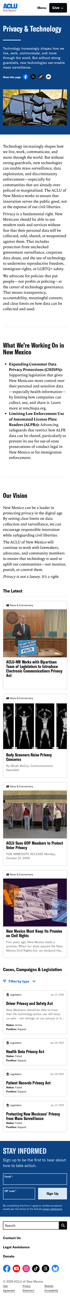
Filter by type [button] (19, 981)
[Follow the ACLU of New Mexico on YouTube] (16, 1269)
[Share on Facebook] (25, 78)
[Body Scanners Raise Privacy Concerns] (35, 735)
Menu (41, 8)
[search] (63, 1225)
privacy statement (52, 1208)
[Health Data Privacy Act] (35, 1052)
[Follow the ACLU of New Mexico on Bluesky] (55, 1269)
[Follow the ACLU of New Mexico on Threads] (45, 1269)
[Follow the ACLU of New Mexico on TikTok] (36, 1269)
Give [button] (56, 7)
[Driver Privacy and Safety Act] (35, 1012)
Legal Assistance (16, 1247)
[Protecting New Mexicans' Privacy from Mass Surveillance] (35, 1116)
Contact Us (12, 1238)
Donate (8, 1256)
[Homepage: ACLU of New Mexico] (16, 8)
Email (8, 1176)
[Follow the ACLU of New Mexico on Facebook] (6, 1269)
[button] (40, 77)
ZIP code (10, 1190)
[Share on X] (33, 78)
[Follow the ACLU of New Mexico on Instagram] (26, 1269)
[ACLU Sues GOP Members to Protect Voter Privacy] (35, 824)
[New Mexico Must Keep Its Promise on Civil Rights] (35, 914)
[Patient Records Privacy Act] (35, 1083)
